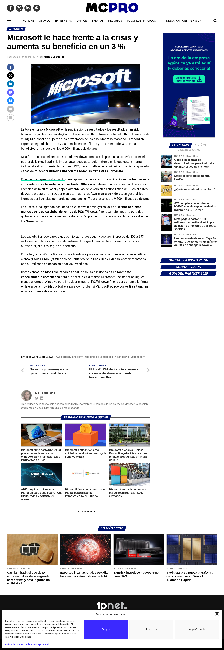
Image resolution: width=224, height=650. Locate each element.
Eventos (97, 20)
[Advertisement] (85, 328)
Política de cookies (14, 644)
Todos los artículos (141, 20)
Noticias (28, 20)
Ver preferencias (197, 629)
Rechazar (151, 629)
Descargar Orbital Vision (183, 20)
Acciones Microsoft (70, 357)
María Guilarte (52, 57)
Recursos (115, 20)
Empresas (122, 357)
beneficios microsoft (99, 357)
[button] (217, 614)
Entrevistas (63, 20)
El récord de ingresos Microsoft (43, 179)
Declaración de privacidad (37, 644)
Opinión (82, 20)
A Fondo (44, 20)
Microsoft (139, 357)
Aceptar (106, 629)
